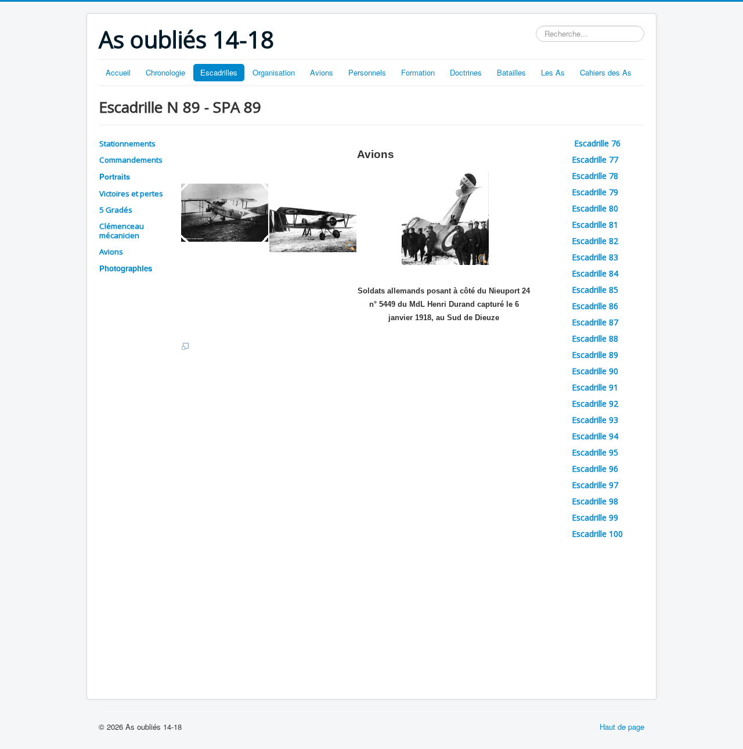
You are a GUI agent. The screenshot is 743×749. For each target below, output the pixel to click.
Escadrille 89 (595, 354)
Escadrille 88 (595, 338)
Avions (321, 72)
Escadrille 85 (595, 289)
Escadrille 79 (595, 192)
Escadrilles (218, 72)
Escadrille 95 (595, 452)
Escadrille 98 (595, 501)
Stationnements (127, 143)
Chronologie (165, 72)
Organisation (274, 72)
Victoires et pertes (131, 193)
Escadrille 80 (595, 208)
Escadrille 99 (595, 517)
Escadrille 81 (595, 224)
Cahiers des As (606, 72)
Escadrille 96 (595, 468)
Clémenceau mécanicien (121, 231)
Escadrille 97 (595, 484)
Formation (418, 72)
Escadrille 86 (595, 305)
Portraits (114, 176)
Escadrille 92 (595, 403)
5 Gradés (115, 210)
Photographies (125, 268)
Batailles (511, 72)
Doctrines (466, 72)
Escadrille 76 (598, 143)
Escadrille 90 (595, 371)
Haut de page (622, 726)
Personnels (367, 72)
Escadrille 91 (595, 387)
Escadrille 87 (595, 322)
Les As (553, 72)
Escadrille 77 (595, 159)
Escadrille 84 (595, 273)
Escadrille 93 (595, 419)
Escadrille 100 (597, 533)
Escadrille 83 (595, 257)
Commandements (131, 160)
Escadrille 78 (595, 175)
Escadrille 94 (595, 436)
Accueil (118, 72)
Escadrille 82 (595, 240)
